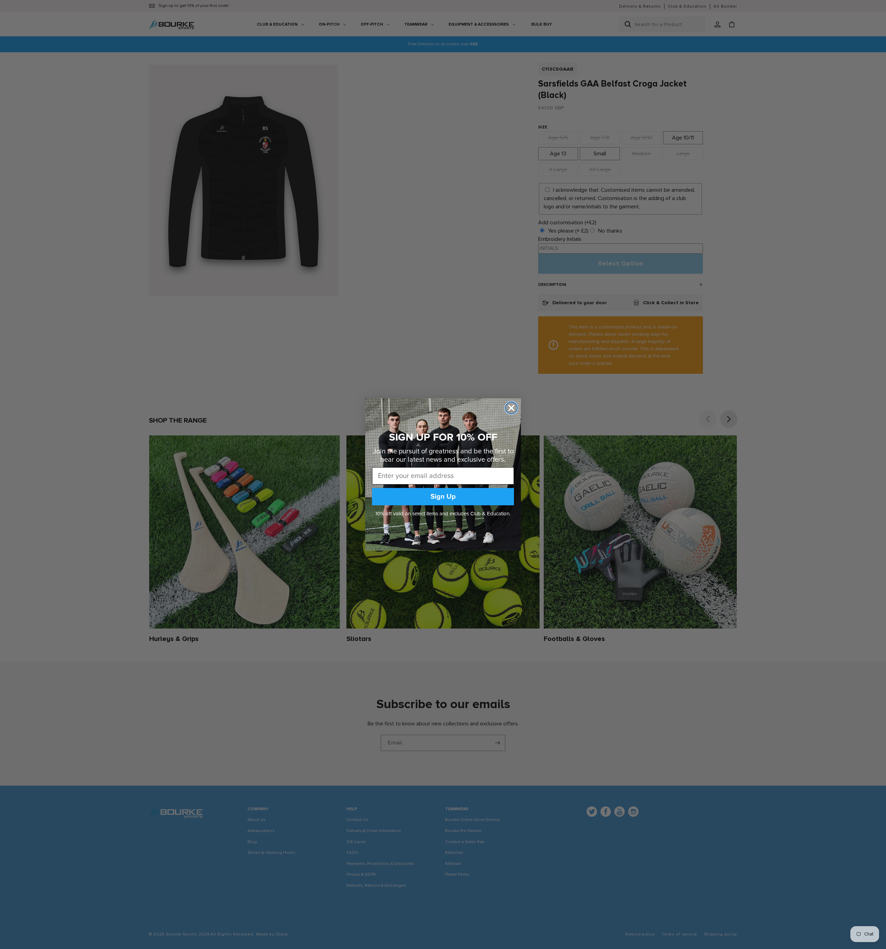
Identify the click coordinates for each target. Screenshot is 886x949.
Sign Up (443, 496)
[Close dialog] (511, 408)
